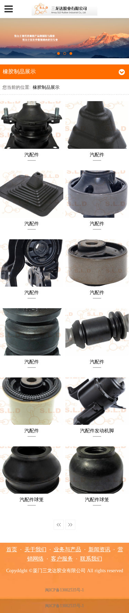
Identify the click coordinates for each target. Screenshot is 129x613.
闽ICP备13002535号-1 (64, 590)
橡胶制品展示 (46, 87)
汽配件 (31, 154)
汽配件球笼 (32, 499)
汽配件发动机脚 (97, 430)
